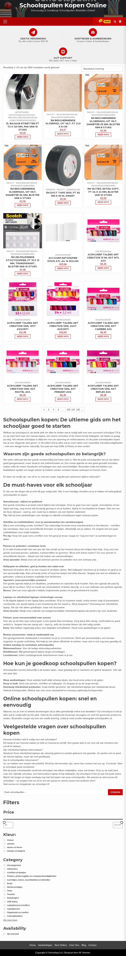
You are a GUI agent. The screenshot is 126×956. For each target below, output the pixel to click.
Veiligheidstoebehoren (63, 117)
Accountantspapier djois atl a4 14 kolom (62, 260)
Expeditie (50, 190)
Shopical (68, 952)
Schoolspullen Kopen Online (63, 5)
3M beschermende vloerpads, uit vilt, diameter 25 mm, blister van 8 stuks (103, 123)
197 (73, 409)
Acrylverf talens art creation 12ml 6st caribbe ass (103, 326)
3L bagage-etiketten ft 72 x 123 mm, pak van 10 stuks (22, 126)
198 (78, 409)
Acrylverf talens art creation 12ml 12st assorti (22, 326)
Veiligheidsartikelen (66, 114)
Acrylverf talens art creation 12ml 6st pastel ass (22, 388)
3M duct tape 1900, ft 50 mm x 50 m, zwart (63, 194)
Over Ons (74, 945)
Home (33, 945)
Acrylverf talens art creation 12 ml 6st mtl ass (103, 257)
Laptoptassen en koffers (22, 115)
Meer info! (22, 137)
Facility (50, 114)
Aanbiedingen (45, 945)
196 (68, 409)
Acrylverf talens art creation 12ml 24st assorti (62, 326)
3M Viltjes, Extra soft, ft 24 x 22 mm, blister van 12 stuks (103, 191)
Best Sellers (61, 945)
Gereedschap (73, 190)
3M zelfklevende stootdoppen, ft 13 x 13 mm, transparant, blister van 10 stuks (22, 262)
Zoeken (115, 792)
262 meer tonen (10, 920)
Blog (84, 945)
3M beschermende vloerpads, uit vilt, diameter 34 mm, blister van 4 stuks (22, 193)
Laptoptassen (22, 112)
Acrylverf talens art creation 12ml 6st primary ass (62, 388)
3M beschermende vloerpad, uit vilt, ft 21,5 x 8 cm (63, 123)
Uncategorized (63, 255)
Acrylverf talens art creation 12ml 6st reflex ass (103, 388)
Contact (92, 945)
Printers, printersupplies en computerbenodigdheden (22, 119)
